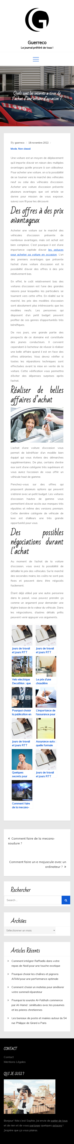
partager (35, 1125)
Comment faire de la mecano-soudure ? (31, 840)
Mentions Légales (15, 1062)
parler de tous (59, 1120)
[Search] (66, 900)
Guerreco (37, 42)
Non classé (24, 148)
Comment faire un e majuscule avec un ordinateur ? (37, 864)
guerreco (19, 142)
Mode (14, 148)
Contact (9, 1057)
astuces (57, 1125)
